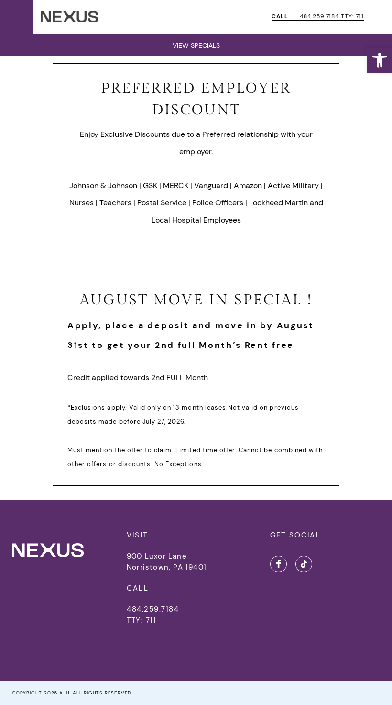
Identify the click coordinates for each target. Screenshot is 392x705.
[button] (379, 60)
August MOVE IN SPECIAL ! (196, 300)
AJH (64, 693)
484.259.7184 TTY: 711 (318, 16)
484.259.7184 (153, 609)
